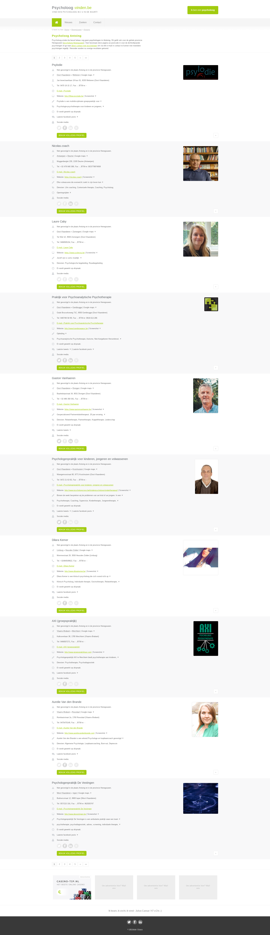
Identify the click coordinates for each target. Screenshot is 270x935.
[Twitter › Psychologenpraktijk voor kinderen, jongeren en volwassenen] (59, 522)
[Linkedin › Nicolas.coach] (70, 203)
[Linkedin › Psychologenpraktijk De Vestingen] (70, 846)
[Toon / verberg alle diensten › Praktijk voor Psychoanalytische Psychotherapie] (100, 339)
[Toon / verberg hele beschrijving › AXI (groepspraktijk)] (100, 657)
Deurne (70, 156)
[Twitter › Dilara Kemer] (59, 603)
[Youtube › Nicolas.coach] (76, 203)
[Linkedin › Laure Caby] (70, 279)
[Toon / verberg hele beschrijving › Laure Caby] (100, 258)
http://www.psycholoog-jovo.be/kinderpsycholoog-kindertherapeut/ (91, 490)
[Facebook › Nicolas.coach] (65, 203)
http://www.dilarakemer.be (75, 571)
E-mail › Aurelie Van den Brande (70, 728)
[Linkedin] (140, 922)
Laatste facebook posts (67, 117)
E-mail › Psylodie (64, 91)
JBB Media (132, 929)
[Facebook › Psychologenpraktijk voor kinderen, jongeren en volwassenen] (65, 522)
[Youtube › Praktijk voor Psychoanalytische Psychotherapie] (76, 360)
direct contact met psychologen (84, 46)
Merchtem (76, 631)
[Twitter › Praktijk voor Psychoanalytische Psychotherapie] (59, 360)
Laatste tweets (64, 349)
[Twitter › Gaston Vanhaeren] (59, 441)
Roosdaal (76, 712)
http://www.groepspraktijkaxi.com (78, 652)
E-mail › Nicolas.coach (66, 172)
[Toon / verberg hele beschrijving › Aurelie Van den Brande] (100, 738)
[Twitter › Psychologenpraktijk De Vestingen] (59, 846)
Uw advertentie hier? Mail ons (114, 887)
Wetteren (76, 75)
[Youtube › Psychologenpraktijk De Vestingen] (76, 846)
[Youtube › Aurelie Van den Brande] (76, 765)
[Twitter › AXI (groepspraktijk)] (59, 684)
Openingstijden (64, 193)
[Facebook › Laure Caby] (65, 279)
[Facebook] (134, 922)
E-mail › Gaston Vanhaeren (68, 404)
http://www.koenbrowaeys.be (76, 328)
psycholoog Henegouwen (73, 43)
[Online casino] (74, 888)
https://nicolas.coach (73, 177)
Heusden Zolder (71, 550)
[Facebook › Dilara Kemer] (65, 603)
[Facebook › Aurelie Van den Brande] (65, 765)
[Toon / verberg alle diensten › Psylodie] (100, 106)
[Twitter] (129, 922)
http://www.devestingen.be (75, 814)
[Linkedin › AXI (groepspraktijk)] (70, 684)
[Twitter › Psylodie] (59, 128)
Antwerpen (61, 156)
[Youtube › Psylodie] (76, 128)
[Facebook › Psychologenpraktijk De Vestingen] (65, 846)
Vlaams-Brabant (63, 631)
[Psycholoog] (56, 22)
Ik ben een (203, 10)
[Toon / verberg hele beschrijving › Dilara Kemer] (100, 576)
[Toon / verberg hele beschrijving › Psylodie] (100, 101)
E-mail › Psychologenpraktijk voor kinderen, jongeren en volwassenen (85, 485)
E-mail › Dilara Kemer (65, 566)
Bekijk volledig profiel (72, 135)
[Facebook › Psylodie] (65, 128)
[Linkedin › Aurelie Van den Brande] (70, 765)
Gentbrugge (77, 307)
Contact (97, 22)
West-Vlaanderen (64, 793)
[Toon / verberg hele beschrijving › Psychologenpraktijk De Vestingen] (100, 819)
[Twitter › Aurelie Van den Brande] (59, 765)
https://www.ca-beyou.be (75, 253)
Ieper (75, 793)
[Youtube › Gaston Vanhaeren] (76, 441)
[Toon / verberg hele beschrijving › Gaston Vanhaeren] (100, 414)
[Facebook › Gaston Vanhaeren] (65, 441)
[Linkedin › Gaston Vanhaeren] (70, 441)
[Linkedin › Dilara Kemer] (70, 603)
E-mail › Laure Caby (65, 247)
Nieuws (68, 22)
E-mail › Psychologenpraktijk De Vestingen (74, 809)
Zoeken (83, 22)
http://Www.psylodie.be (74, 96)
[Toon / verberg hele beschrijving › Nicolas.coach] (100, 182)
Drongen (76, 388)
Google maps (88, 75)
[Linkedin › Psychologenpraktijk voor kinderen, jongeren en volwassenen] (70, 522)
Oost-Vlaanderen (63, 75)
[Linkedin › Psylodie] (70, 128)
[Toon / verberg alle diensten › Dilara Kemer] (100, 581)
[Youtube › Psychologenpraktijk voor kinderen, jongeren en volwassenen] (76, 522)
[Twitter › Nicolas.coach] (59, 203)
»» (86, 58)
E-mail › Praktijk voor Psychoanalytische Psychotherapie (80, 323)
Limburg (60, 550)
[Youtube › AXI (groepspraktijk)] (76, 684)
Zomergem (77, 232)
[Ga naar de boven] (215, 135)
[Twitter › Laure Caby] (59, 279)
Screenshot (90, 96)
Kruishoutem (78, 469)
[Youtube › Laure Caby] (76, 279)
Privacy (140, 929)
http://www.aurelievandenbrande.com (79, 733)
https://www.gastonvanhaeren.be (78, 409)
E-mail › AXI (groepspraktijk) (68, 647)
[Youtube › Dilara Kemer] (76, 603)
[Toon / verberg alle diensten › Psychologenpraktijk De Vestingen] (100, 824)
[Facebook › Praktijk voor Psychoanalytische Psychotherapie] (65, 360)
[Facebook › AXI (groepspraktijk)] (65, 684)
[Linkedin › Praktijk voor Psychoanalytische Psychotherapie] (70, 360)
